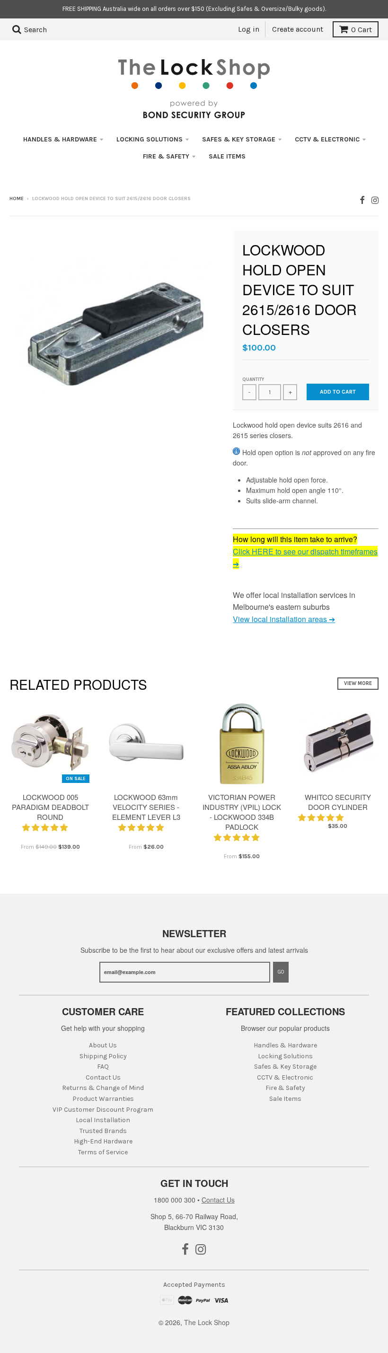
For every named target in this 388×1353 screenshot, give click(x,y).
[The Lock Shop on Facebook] (362, 199)
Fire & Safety (166, 156)
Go (281, 972)
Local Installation (103, 1120)
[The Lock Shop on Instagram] (375, 199)
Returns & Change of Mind (103, 1088)
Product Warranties (103, 1099)
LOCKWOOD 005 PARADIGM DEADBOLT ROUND (50, 807)
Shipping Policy (103, 1056)
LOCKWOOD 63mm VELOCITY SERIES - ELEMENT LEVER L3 (146, 807)
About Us (103, 1045)
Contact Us (103, 1077)
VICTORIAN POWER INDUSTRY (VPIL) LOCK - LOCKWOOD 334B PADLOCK (242, 811)
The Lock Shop (206, 1322)
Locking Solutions (149, 139)
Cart (361, 29)
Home (16, 199)
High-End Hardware (103, 1141)
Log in (248, 29)
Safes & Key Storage (238, 139)
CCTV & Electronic (327, 139)
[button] (46, 827)
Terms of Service (103, 1152)
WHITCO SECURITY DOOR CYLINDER (338, 802)
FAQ (103, 1067)
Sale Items (227, 156)
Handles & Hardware (60, 139)
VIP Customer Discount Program (103, 1110)
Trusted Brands (103, 1131)
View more (358, 683)
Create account (297, 29)
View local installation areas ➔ (284, 619)
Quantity (253, 379)
